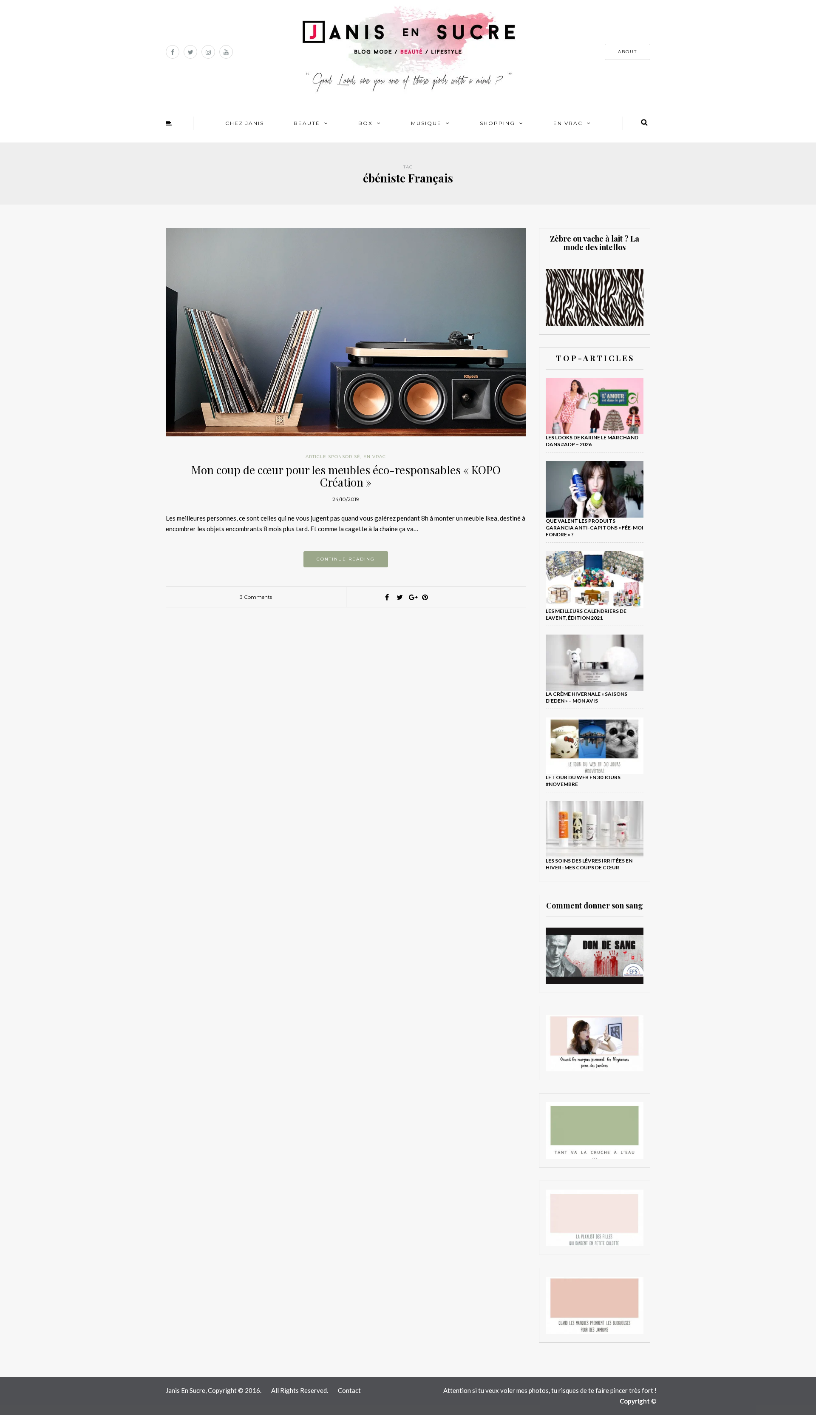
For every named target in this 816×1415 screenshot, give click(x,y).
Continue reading (346, 559)
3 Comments (256, 597)
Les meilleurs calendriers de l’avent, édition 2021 (586, 614)
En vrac (568, 123)
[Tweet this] (399, 597)
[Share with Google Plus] (412, 597)
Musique (426, 123)
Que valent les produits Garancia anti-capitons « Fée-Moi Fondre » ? (594, 528)
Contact (349, 1390)
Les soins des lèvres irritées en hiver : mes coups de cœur (589, 864)
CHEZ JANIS (244, 123)
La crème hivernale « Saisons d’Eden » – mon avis (586, 697)
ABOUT (627, 51)
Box (365, 123)
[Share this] (386, 597)
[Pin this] (425, 597)
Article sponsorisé (333, 456)
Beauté (307, 123)
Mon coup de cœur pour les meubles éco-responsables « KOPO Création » (346, 476)
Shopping (497, 123)
